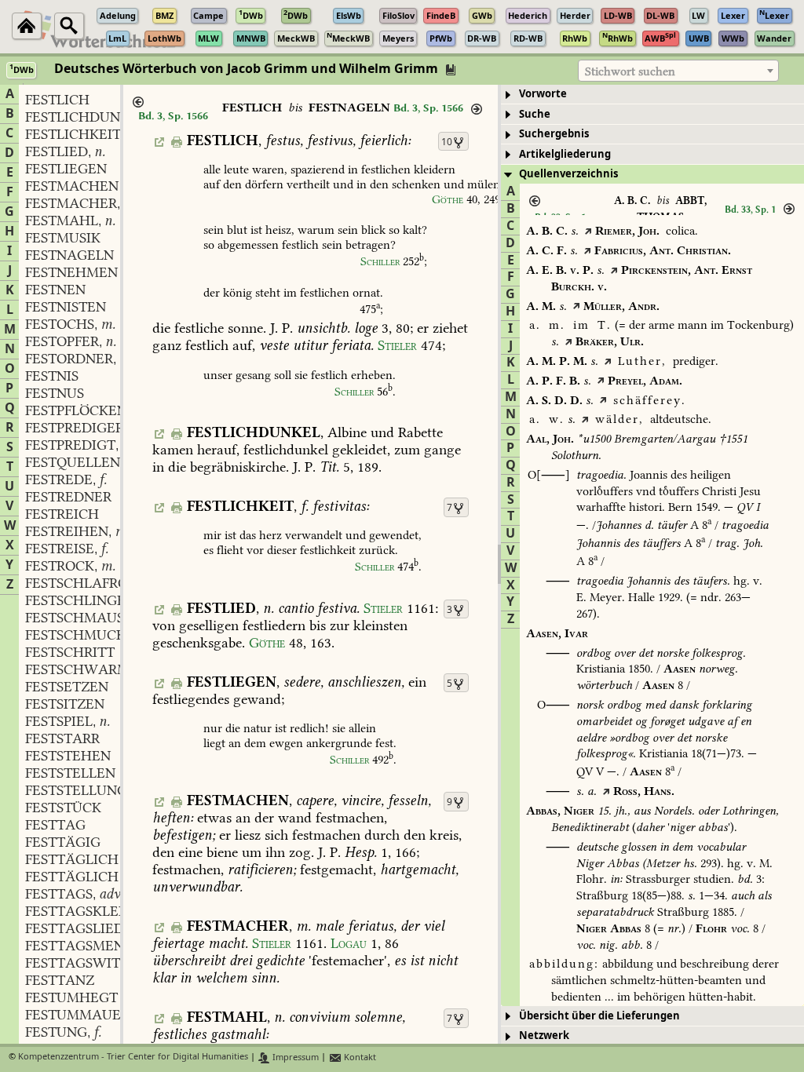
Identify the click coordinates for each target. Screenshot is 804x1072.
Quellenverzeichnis (568, 173)
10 (446, 142)
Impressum (294, 1057)
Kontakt (359, 1057)
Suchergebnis (554, 133)
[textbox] (678, 71)
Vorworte (543, 93)
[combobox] (678, 71)
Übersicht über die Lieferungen (599, 1015)
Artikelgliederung (565, 154)
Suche (534, 114)
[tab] (652, 94)
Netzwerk (544, 1035)
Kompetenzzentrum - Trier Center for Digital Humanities (133, 1057)
